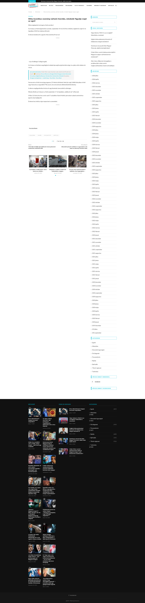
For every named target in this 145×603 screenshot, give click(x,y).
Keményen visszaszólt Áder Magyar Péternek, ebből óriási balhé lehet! (77, 440)
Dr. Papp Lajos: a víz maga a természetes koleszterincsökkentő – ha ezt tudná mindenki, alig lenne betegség (49, 558)
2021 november (96, 242)
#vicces (42, 74)
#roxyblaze (33, 76)
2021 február (96, 275)
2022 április (95, 224)
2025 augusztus (96, 101)
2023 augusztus (96, 170)
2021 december (96, 238)
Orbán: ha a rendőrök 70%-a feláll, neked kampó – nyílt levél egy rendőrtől (34, 444)
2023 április (95, 184)
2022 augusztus (96, 209)
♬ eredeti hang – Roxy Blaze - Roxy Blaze (51, 78)
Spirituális (95, 364)
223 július (94, 329)
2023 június (95, 177)
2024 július (95, 130)
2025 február (96, 115)
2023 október (96, 162)
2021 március (96, 271)
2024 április (95, 141)
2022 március (96, 228)
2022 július (95, 213)
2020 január (95, 322)
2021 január (95, 278)
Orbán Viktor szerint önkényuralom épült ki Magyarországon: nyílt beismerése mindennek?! (103, 54)
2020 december (96, 282)
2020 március (96, 315)
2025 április (95, 112)
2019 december (96, 325)
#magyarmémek (61, 74)
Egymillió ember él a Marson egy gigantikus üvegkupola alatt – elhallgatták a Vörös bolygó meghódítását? (49, 490)
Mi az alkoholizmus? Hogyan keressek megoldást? (33, 420)
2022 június (95, 217)
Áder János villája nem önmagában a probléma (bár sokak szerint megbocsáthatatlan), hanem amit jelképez (102, 63)
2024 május (95, 137)
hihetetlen (55, 135)
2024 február (96, 148)
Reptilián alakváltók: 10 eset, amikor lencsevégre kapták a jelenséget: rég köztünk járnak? (34, 468)
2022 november (96, 199)
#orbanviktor (56, 76)
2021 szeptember (97, 249)
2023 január (95, 195)
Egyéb (94, 342)
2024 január (95, 152)
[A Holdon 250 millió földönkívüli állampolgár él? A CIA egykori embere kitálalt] (34, 528)
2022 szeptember (97, 206)
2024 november (96, 123)
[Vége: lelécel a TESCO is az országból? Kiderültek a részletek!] (63, 420)
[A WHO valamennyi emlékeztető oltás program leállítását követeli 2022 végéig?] (49, 459)
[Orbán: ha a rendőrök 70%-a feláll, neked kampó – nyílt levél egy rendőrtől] (34, 436)
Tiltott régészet (79, 5)
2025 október (96, 94)
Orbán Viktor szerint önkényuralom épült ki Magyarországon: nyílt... (57, 1)
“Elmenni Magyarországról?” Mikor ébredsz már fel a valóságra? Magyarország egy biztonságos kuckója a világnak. (34, 514)
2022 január (95, 235)
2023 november (96, 159)
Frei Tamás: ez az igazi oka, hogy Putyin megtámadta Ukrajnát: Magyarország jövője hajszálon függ (34, 490)
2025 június (95, 108)
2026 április (95, 79)
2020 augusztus (96, 296)
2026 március (96, 83)
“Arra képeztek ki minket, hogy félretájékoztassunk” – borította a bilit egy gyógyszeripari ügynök (49, 581)
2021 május (95, 264)
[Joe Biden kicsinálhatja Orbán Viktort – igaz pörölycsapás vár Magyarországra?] (34, 549)
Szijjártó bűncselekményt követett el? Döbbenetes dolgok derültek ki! (76, 430)
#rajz (40, 78)
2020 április (95, 311)
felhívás (39, 135)
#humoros (47, 74)
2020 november (96, 286)
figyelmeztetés (47, 135)
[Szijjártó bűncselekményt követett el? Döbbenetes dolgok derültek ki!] (63, 431)
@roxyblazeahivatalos (35, 72)
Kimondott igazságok (100, 5)
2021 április (95, 267)
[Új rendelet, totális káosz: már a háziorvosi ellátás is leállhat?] (38, 161)
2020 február (96, 318)
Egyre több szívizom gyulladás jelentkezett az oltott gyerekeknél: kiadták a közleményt (34, 581)
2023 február (96, 191)
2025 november (96, 90)
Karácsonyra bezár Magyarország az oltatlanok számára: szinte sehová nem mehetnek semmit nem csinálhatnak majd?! (49, 446)
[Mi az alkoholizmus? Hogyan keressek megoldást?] (34, 412)
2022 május (95, 220)
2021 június (95, 260)
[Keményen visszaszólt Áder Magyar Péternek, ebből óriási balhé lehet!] (63, 441)
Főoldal (30, 12)
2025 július (95, 104)
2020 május (95, 307)
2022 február (96, 231)
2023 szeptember (97, 166)
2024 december (96, 119)
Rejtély (51, 5)
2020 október (96, 289)
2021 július (95, 257)
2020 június (95, 304)
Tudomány (89, 5)
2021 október (96, 246)
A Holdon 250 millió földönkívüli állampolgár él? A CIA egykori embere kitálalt (34, 537)
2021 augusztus (96, 253)
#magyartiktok (53, 74)
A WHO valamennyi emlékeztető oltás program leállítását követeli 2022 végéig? (49, 468)
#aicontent (68, 74)
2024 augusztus (96, 126)
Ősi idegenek (69, 5)
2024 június (95, 133)
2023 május (95, 181)
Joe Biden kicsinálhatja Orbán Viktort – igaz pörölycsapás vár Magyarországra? (34, 557)
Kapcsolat (111, 5)
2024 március (96, 144)
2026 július (95, 75)
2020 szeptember (97, 293)
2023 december (96, 155)
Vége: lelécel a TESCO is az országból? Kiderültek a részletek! (76, 419)
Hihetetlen (44, 5)
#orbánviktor (49, 76)
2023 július (95, 173)
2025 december (96, 86)
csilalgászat (32, 135)
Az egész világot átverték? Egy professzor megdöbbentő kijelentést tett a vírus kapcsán (49, 422)
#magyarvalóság (34, 78)
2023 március (96, 188)
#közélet (61, 76)
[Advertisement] (57, 49)
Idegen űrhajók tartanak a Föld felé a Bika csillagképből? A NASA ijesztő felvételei (49, 537)
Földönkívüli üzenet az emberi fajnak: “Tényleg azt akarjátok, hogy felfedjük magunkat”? (49, 512)
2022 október (96, 202)
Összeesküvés (59, 5)
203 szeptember (96, 333)
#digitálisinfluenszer (41, 76)
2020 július (95, 300)
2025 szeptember (97, 97)
